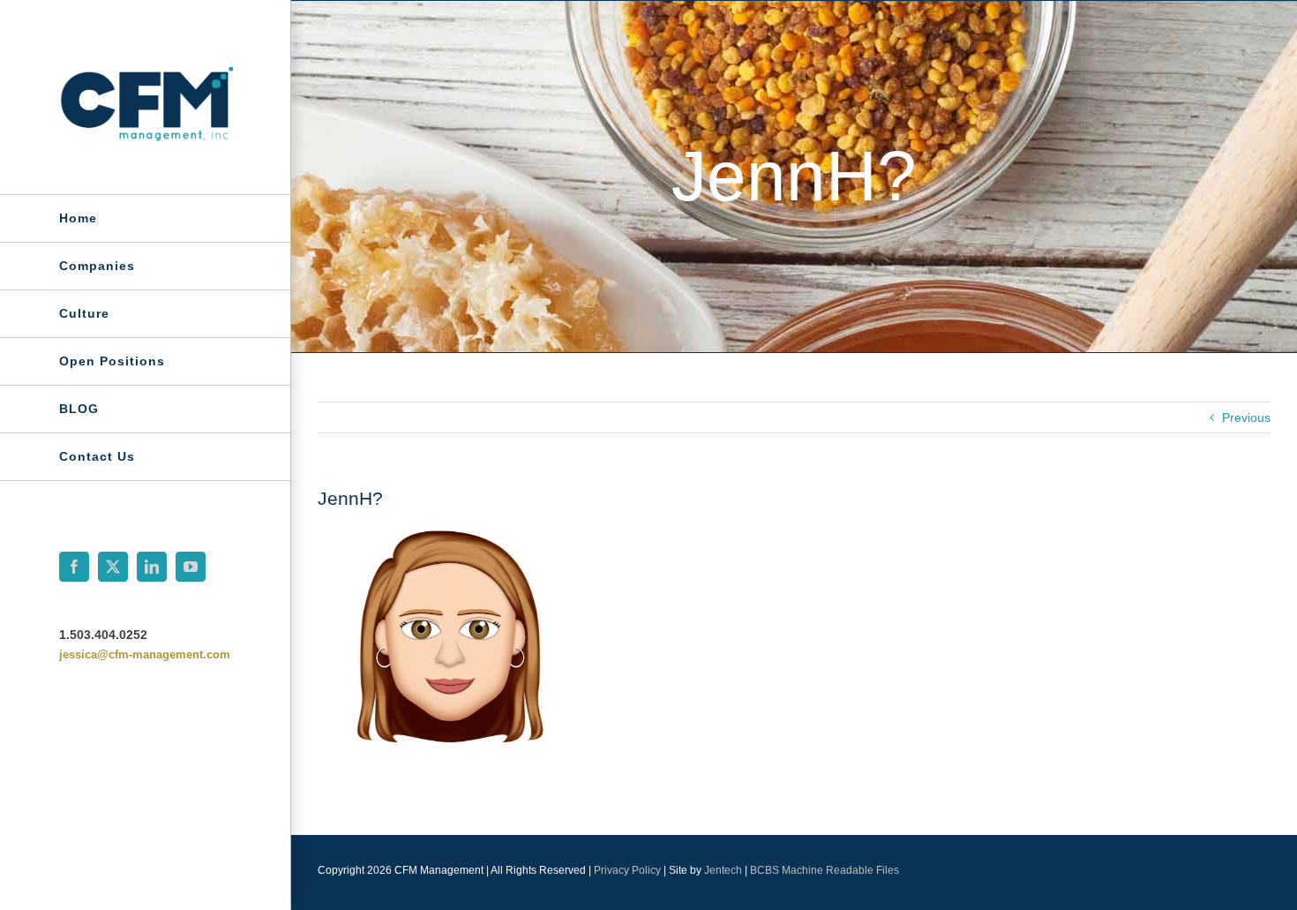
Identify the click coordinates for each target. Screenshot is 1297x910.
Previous (1246, 417)
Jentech (723, 870)
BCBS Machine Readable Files (824, 870)
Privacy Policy (627, 870)
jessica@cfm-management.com (144, 654)
